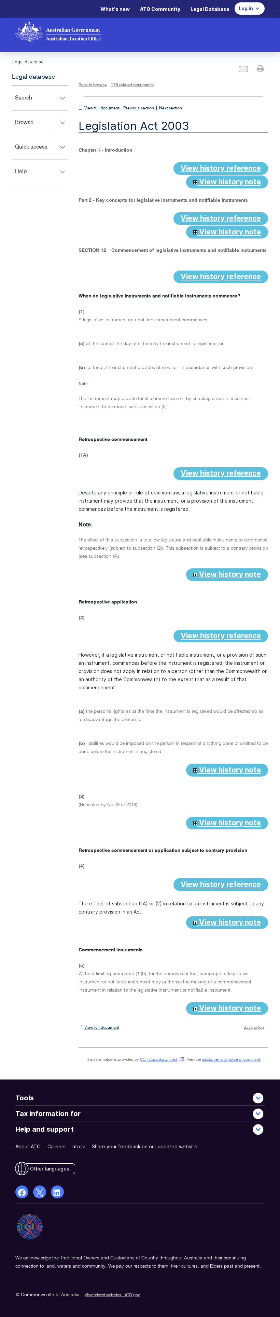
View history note (229, 182)
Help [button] (31, 176)
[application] (40, 134)
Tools (24, 1098)
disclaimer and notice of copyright (231, 1060)
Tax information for (48, 1113)
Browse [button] (34, 127)
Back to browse (93, 85)
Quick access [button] (41, 151)
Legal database (33, 77)
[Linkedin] (57, 1191)
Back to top (253, 1028)
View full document (101, 108)
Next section (170, 108)
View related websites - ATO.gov (112, 1295)
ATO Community (160, 9)
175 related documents (132, 85)
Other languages (49, 1168)
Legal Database (210, 9)
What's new (115, 9)
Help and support (44, 1129)
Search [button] (33, 102)
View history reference (221, 168)
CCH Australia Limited (161, 1060)
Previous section (138, 108)
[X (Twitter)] (39, 1191)
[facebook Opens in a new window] (21, 1191)
